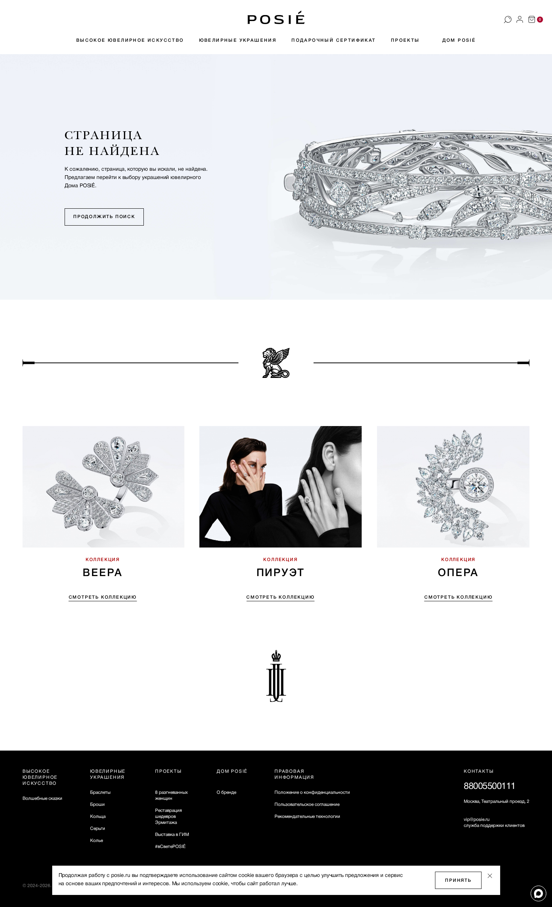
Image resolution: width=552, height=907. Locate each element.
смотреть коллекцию (103, 597)
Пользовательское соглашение (306, 804)
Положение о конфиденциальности (312, 792)
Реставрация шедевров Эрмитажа (168, 816)
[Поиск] (507, 19)
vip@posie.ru (477, 820)
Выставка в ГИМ (172, 835)
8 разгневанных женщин (171, 795)
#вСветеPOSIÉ (170, 847)
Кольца (98, 816)
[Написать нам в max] (538, 893)
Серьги (97, 829)
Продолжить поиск (104, 217)
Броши (97, 804)
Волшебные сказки (42, 798)
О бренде (226, 792)
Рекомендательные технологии (307, 816)
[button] (276, 17)
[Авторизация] (519, 19)
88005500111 (490, 787)
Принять (458, 880)
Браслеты (100, 792)
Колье (96, 841)
